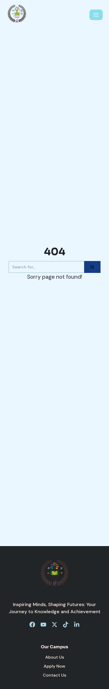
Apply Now (54, 666)
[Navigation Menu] (96, 15)
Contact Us (54, 675)
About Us (54, 657)
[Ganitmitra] (17, 14)
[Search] (92, 267)
